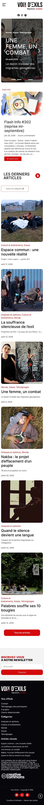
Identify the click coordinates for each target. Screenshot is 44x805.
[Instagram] (22, 15)
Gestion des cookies (31, 800)
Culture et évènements (12, 245)
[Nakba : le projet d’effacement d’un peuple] (22, 428)
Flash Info (6, 90)
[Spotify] (25, 15)
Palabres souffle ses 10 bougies (21, 608)
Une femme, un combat (21, 46)
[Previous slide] (5, 51)
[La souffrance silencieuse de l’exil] (22, 290)
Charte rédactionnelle (10, 712)
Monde (9, 32)
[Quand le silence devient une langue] (22, 501)
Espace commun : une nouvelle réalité (20, 252)
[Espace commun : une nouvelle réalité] (22, 221)
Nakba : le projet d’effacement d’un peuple (16, 461)
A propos (5, 709)
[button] (13, 79)
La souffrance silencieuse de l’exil (17, 324)
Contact (4, 703)
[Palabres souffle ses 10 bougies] (22, 574)
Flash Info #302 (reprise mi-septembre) (17, 126)
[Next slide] (39, 51)
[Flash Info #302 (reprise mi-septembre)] (22, 103)
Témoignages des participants (14, 706)
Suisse (16, 32)
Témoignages (26, 32)
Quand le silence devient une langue (17, 532)
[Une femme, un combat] (22, 363)
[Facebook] (18, 15)
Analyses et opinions (11, 315)
